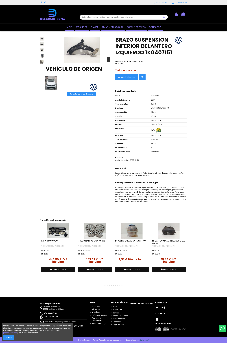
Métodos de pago (99, 323)
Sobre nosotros (119, 319)
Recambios (117, 310)
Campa (116, 313)
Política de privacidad (96, 308)
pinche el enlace (10, 333)
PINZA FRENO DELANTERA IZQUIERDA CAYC (168, 241)
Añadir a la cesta (128, 77)
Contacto (117, 322)
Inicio (115, 307)
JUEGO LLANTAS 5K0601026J (91, 240)
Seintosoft (144, 340)
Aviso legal (96, 312)
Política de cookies (99, 315)
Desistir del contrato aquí (141, 303)
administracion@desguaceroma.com (60, 322)
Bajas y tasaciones (120, 316)
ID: (116, 64)
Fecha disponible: (122, 160)
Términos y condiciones (97, 319)
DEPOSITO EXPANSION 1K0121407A (130, 240)
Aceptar (9, 337)
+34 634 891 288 (50, 313)
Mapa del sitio (118, 325)
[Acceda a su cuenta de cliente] (157, 320)
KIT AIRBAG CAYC (49, 240)
